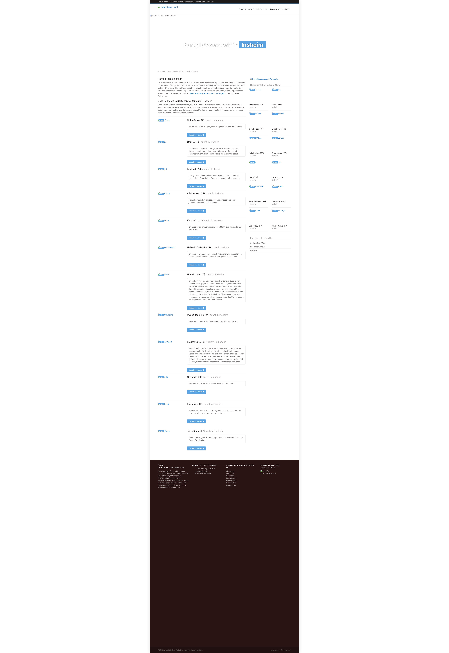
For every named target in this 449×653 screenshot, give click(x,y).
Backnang (230, 476)
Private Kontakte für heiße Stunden (253, 9)
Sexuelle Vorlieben (204, 473)
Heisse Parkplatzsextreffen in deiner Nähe (186, 650)
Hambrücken (231, 483)
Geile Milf (161, 2)
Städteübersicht (203, 471)
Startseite (161, 72)
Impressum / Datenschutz (281, 650)
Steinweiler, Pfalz (257, 243)
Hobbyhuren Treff (174, 2)
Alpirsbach (230, 473)
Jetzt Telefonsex (207, 2)
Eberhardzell (231, 478)
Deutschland (172, 72)
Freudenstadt (231, 480)
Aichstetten (230, 471)
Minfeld (253, 250)
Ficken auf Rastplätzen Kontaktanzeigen (206, 93)
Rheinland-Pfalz (185, 72)
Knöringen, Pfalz (257, 247)
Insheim (220, 120)
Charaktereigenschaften (206, 469)
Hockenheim (231, 485)
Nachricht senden (196, 135)
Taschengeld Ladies (191, 2)
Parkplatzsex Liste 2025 (279, 9)
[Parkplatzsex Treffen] (168, 9)
